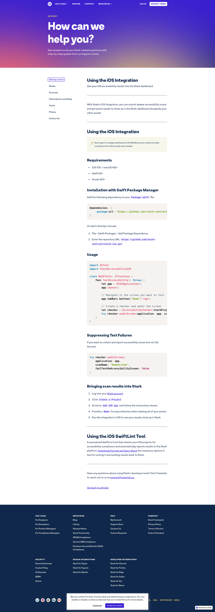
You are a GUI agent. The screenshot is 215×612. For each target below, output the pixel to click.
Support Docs (116, 524)
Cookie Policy (120, 600)
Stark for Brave (117, 585)
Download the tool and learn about (117, 450)
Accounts (53, 92)
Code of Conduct (156, 533)
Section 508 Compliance (84, 542)
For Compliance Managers (47, 533)
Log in (143, 4)
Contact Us (54, 118)
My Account (116, 520)
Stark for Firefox (118, 568)
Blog (75, 520)
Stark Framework (156, 520)
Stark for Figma (80, 563)
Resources (104, 4)
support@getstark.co (122, 477)
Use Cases (60, 4)
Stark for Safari (117, 577)
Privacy (52, 112)
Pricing (76, 4)
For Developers (42, 524)
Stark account (115, 393)
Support (89, 4)
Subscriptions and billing (60, 99)
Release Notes (79, 528)
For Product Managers (45, 528)
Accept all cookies (114, 605)
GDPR (38, 577)
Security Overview (43, 563)
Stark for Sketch (80, 572)
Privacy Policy (154, 524)
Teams (52, 105)
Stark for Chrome (118, 563)
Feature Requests (118, 533)
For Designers (41, 520)
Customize (97, 605)
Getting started (56, 79)
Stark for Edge (117, 572)
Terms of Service (155, 528)
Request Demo (158, 4)
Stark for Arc (116, 581)
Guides (52, 86)
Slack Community (81, 533)
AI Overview (40, 572)
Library (76, 524)
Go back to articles (98, 487)
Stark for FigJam (80, 568)
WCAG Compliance (82, 537)
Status (38, 581)
